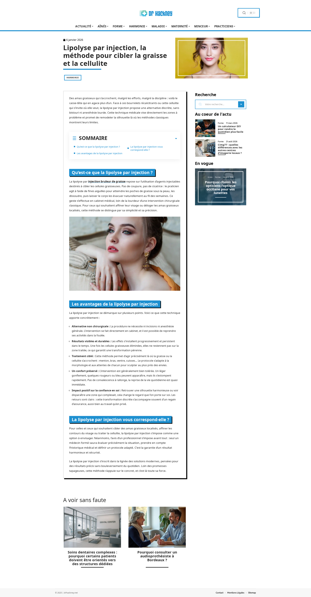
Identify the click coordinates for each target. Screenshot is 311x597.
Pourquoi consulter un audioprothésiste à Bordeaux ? (157, 556)
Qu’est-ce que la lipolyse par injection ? (98, 146)
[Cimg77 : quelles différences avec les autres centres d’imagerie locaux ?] (205, 148)
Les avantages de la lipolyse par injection (99, 153)
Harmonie (73, 77)
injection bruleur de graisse (107, 181)
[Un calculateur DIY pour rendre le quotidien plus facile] (205, 128)
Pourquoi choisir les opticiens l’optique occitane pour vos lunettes (220, 187)
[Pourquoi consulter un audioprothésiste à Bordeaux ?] (157, 527)
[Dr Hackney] (155, 12)
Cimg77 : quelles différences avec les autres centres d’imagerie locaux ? (230, 149)
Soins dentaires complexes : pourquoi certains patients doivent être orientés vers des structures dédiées (92, 558)
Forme (221, 123)
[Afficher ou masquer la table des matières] (142, 139)
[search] (244, 12)
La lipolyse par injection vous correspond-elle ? (146, 148)
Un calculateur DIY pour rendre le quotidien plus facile (230, 129)
